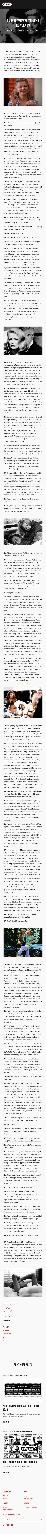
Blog (25, 1496)
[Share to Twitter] (3, 1341)
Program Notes (7, 1333)
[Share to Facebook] (3, 1338)
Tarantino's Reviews (30, 1507)
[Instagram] (12, 1525)
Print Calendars (8, 1510)
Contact (5, 1498)
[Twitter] (3, 1525)
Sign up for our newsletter (12, 1515)
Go (41, 1520)
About (5, 1507)
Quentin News (28, 1498)
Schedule (5, 1496)
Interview (6, 1330)
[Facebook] (8, 1525)
